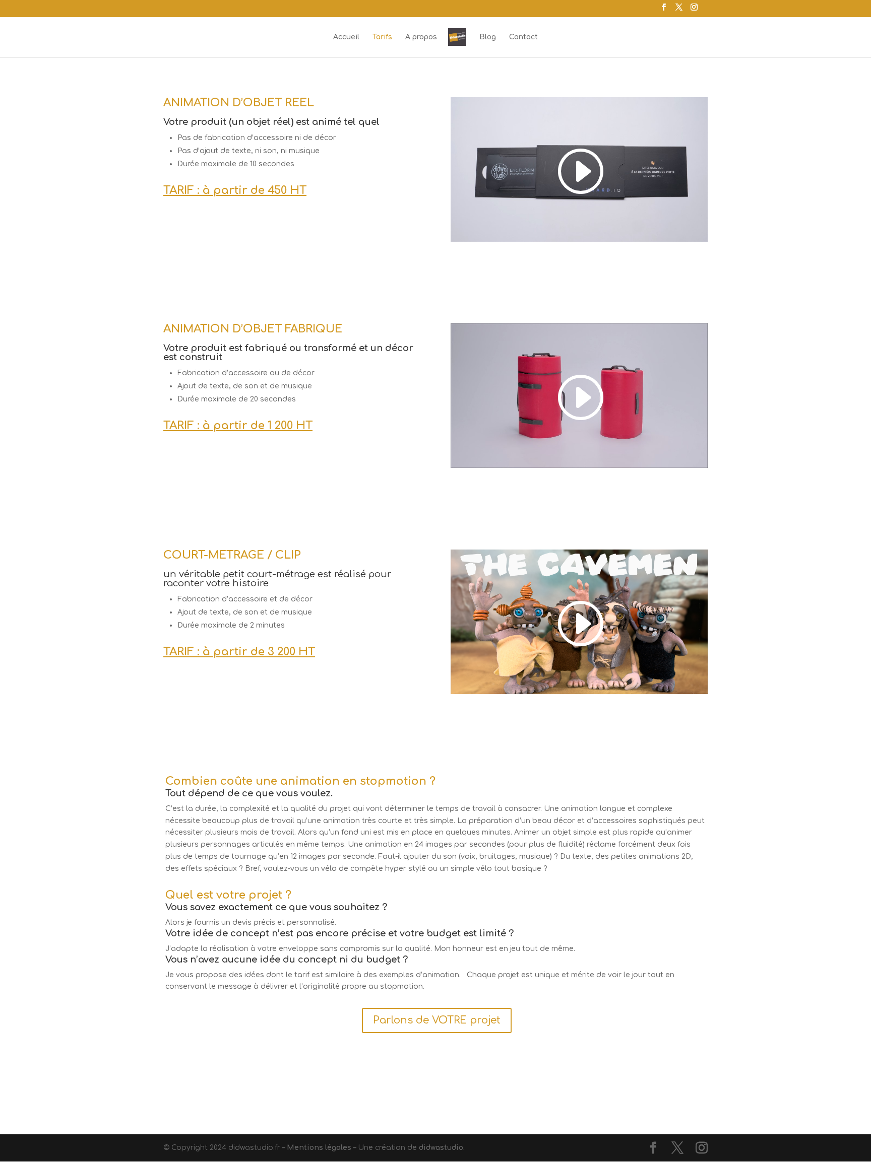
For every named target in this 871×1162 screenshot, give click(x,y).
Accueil (346, 37)
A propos (421, 37)
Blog (487, 37)
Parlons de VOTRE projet (437, 1020)
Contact (523, 37)
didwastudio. (442, 1147)
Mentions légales (319, 1147)
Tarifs (382, 37)
